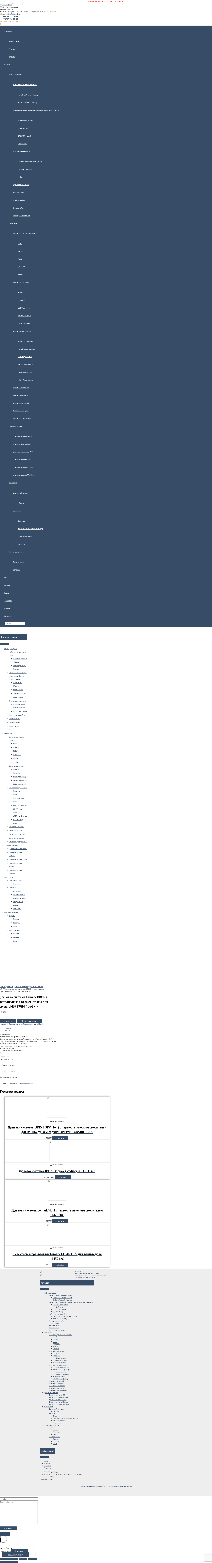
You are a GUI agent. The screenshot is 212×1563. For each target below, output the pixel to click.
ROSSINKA (21, 267)
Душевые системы (15, 426)
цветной (30, 1083)
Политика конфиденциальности (85, 1277)
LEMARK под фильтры (25, 364)
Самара (82, 1486)
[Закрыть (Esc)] (4, 1559)
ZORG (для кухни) (24, 323)
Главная (3, 987)
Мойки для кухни (15, 75)
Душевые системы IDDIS (22, 444)
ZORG (20, 259)
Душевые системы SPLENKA (23, 475)
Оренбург (102, 1486)
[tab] (57, 1028)
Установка (12, 49)
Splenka (16, 762)
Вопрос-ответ (14, 41)
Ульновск (122, 1486)
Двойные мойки (19, 200)
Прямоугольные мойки (21, 185)
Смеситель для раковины (22, 418)
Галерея (7, 585)
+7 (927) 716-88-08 (10, 19)
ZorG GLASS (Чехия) (25, 169)
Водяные (16, 570)
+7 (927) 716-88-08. (50, 1472)
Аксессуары (13, 483)
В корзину (8, 1021)
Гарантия (12, 57)
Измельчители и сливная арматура (30, 529)
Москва (116, 1486)
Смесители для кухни (21, 282)
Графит (12, 1071)
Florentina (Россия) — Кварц (28, 95)
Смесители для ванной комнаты (25, 233)
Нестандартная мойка (21, 216)
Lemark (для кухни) (24, 316)
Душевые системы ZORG (22, 460)
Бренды (7, 577)
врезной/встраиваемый (18, 1083)
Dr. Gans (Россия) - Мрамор (62, 1300)
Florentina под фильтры (26, 349)
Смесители (13, 223)
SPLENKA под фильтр (25, 380)
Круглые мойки (18, 192)
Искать (2, 623)
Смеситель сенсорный (21, 403)
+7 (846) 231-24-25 (10, 16)
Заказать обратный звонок (10, 21)
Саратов (110, 1486)
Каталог (7, 64)
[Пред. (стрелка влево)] (4, 1562)
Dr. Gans (20, 177)
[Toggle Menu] (4, 644)
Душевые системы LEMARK (23, 452)
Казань (96, 1486)
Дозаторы (21, 521)
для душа (13, 1077)
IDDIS (20, 244)
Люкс (15, 927)
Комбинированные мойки (22, 151)
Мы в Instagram (47, 1479)
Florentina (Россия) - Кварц (62, 1298)
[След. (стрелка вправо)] (13, 1562)
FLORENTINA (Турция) (25, 120)
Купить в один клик (29, 1021)
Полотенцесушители (16, 552)
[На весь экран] (23, 1559)
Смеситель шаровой (20, 395)
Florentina (21, 300)
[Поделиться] (13, 1559)
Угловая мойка (18, 208)
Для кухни (17, 511)
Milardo (20, 275)
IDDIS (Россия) (23, 128)
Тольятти (89, 1486)
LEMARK (21, 251)
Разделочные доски (25, 536)
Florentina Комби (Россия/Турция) (30, 162)
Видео (6, 593)
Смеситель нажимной (21, 388)
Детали (7, 1030)
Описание (8, 1028)
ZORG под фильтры (25, 372)
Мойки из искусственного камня (25, 85)
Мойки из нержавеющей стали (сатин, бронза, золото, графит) (36, 110)
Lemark (12, 1065)
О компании (8, 31)
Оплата (7, 608)
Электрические (18, 562)
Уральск (129, 1486)
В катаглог (19, 1551)
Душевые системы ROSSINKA (23, 467)
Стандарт (16, 923)
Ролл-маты (21, 544)
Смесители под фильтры (22, 331)
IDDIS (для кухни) (24, 308)
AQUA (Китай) (22, 144)
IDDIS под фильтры (25, 357)
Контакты (7, 616)
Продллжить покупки (16, 1555)
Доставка (8, 601)
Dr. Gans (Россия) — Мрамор (27, 103)
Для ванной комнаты (20, 493)
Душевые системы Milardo (22, 436)
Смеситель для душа (20, 411)
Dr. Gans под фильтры (25, 341)
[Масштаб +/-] (32, 1559)
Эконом (16, 919)
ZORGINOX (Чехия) (24, 136)
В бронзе (21, 503)
